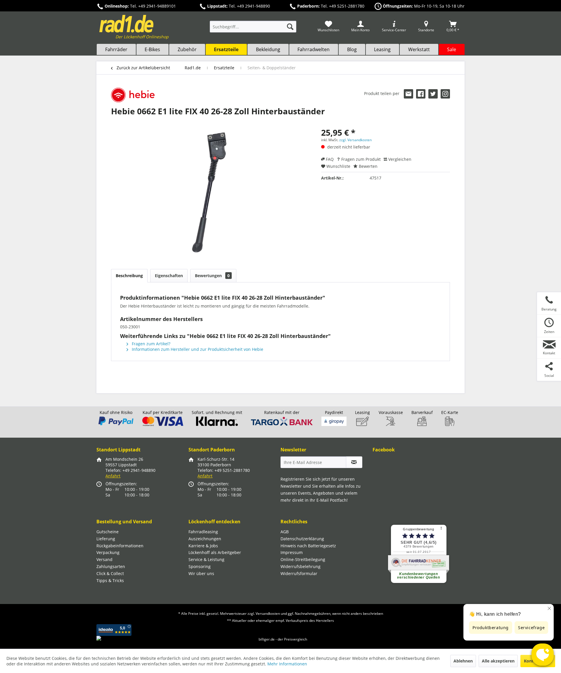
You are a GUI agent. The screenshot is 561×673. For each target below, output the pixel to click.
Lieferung (105, 538)
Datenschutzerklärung (302, 538)
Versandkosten (268, 613)
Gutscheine (107, 531)
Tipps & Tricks (110, 580)
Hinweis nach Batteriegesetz (308, 545)
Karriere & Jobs (203, 545)
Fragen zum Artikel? (150, 343)
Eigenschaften (169, 275)
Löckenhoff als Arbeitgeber (214, 552)
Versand (104, 559)
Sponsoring (199, 566)
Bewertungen (212, 275)
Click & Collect (110, 573)
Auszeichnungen (204, 538)
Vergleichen (399, 159)
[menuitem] (253, 29)
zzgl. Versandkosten (355, 139)
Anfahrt (112, 476)
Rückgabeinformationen (119, 545)
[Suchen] (290, 26)
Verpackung (108, 552)
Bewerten (368, 166)
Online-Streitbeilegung (302, 559)
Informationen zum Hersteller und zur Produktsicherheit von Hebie (197, 349)
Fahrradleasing (203, 531)
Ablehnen (463, 661)
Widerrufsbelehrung (300, 566)
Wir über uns (201, 573)
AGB (284, 531)
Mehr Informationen (287, 664)
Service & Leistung (206, 559)
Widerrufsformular (298, 573)
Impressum (291, 552)
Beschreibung (129, 275)
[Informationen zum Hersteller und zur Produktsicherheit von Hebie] (133, 95)
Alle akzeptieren (498, 661)
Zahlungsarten (110, 566)
